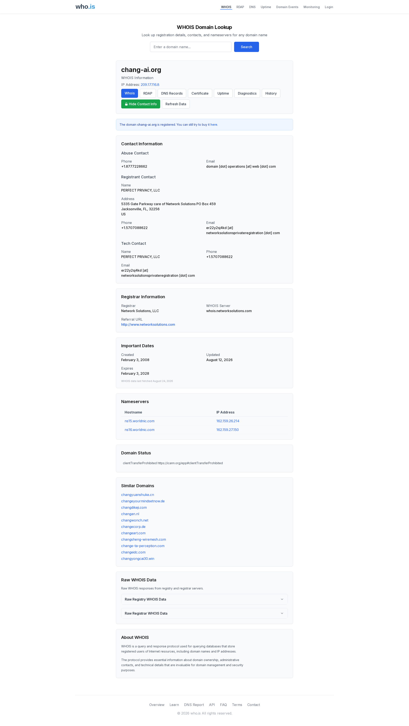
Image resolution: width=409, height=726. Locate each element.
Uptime (266, 7)
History (271, 93)
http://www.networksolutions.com (148, 324)
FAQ (223, 705)
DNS (252, 7)
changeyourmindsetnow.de (143, 501)
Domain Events (287, 7)
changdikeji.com (134, 507)
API (212, 705)
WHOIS (226, 7)
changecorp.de (133, 526)
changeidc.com (133, 552)
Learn (174, 705)
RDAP (240, 7)
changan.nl (130, 514)
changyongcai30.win (137, 558)
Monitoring (312, 7)
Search (246, 47)
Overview (156, 705)
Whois (130, 93)
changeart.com (133, 533)
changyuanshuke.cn (137, 495)
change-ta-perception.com (142, 546)
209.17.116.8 (150, 84)
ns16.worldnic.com (139, 430)
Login (329, 7)
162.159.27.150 (227, 430)
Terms (237, 705)
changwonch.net (134, 520)
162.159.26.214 (227, 421)
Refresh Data (176, 104)
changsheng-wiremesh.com (143, 539)
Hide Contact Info (143, 104)
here (213, 124)
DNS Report (194, 705)
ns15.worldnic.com (139, 421)
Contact (253, 705)
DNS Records (172, 93)
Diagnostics (247, 93)
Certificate (200, 93)
